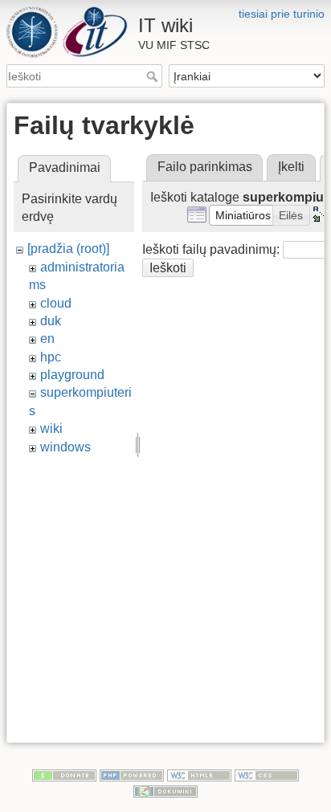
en (47, 338)
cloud (56, 303)
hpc (50, 357)
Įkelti (291, 166)
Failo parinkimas (204, 166)
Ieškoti (153, 76)
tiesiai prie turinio (282, 13)
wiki (51, 428)
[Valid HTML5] (199, 774)
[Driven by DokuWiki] (165, 790)
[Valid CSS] (267, 774)
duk (50, 321)
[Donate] (64, 774)
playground (72, 375)
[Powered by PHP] (132, 774)
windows (65, 447)
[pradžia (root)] (68, 248)
